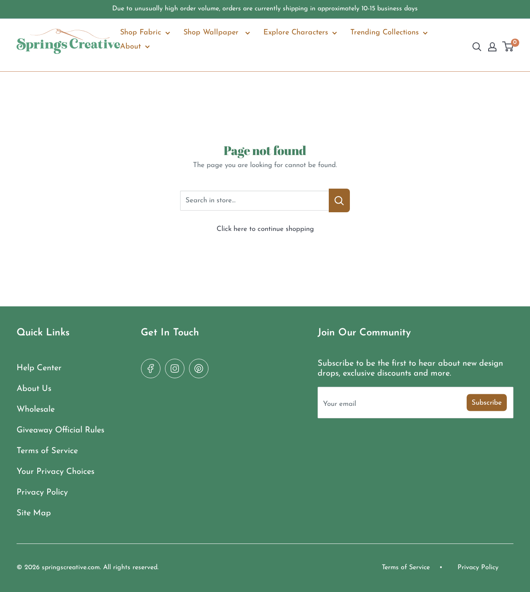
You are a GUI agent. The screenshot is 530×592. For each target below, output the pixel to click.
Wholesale (36, 409)
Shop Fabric (140, 32)
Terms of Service (47, 451)
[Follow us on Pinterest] (199, 368)
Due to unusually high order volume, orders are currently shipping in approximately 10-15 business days (265, 8)
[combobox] (254, 201)
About (130, 47)
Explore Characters (295, 32)
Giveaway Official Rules (60, 430)
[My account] (492, 46)
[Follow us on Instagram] (175, 368)
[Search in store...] (339, 200)
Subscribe (487, 402)
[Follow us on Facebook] (151, 368)
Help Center (39, 368)
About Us (34, 389)
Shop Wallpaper (212, 32)
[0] (508, 47)
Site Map (34, 513)
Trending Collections (384, 32)
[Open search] (477, 46)
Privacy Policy (42, 492)
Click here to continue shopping (265, 229)
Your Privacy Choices (55, 472)
